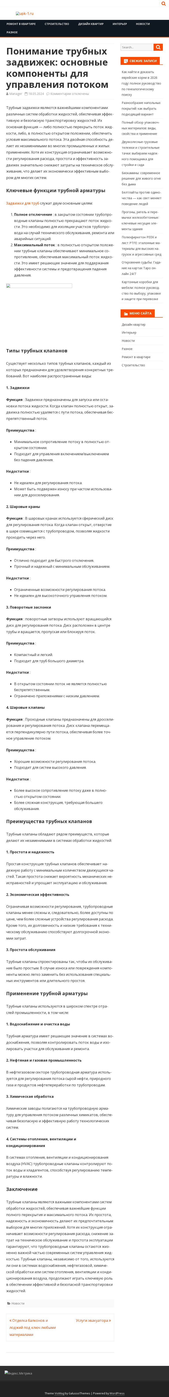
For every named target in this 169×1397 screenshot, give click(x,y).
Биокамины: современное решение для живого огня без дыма (141, 178)
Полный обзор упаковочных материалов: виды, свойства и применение (141, 128)
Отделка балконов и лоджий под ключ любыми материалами (32, 1327)
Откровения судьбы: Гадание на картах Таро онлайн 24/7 (141, 268)
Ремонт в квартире (21, 24)
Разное (12, 32)
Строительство (57, 24)
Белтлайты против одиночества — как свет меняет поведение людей (142, 198)
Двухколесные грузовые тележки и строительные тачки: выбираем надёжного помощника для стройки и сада (141, 153)
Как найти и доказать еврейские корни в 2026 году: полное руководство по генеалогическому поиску (141, 83)
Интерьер (120, 24)
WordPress (117, 1393)
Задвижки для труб (22, 203)
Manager (15, 94)
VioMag (59, 1393)
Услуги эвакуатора (92, 1320)
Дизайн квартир (91, 24)
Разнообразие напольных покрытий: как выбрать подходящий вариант (141, 108)
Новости (143, 24)
